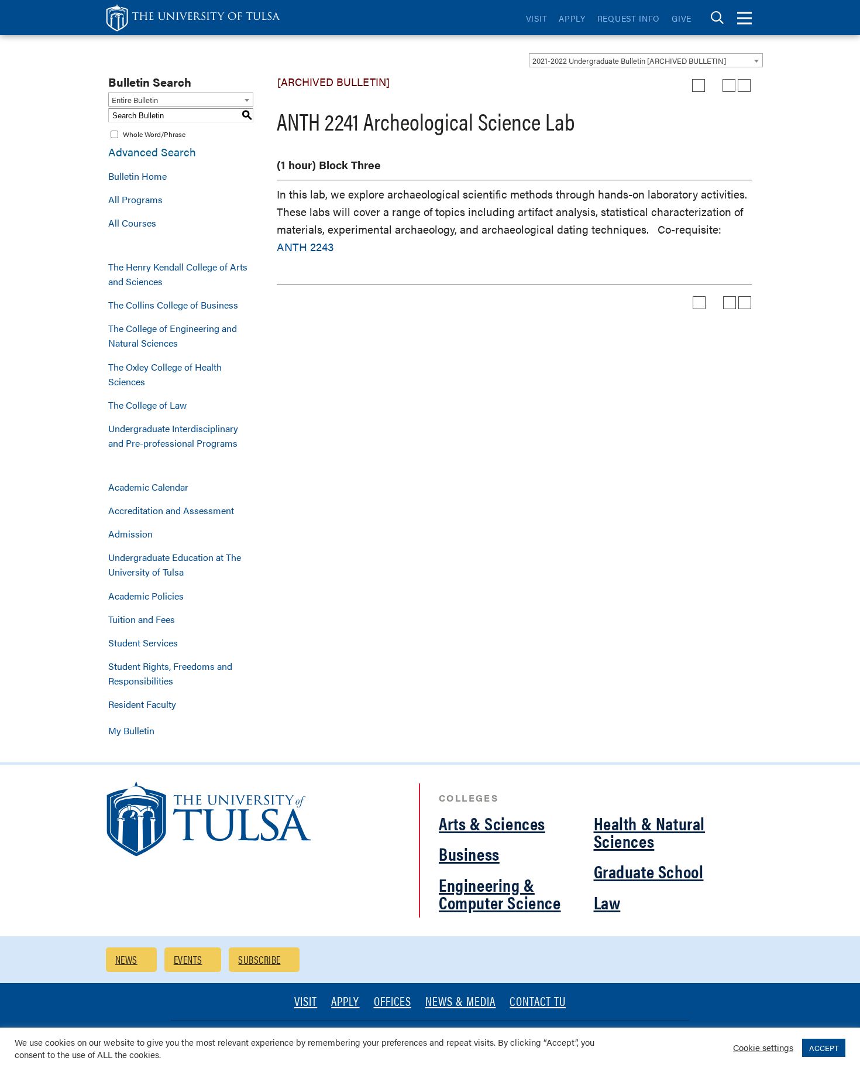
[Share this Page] (713, 85)
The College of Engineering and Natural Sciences (172, 335)
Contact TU (538, 1002)
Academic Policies (146, 596)
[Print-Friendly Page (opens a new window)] (729, 85)
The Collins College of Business (173, 305)
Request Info (628, 18)
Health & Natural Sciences (650, 831)
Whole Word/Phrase (154, 134)
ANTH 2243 (305, 247)
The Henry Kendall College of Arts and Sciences (177, 274)
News (126, 959)
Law (607, 902)
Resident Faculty (142, 704)
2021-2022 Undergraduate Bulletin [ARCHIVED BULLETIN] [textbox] (629, 60)
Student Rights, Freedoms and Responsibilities (170, 673)
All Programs (135, 199)
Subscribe (259, 959)
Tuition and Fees (141, 619)
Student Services (143, 642)
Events (188, 959)
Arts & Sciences (492, 823)
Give (682, 18)
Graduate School (649, 871)
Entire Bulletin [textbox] (135, 99)
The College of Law (147, 405)
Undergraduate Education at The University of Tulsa (174, 564)
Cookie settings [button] (763, 1047)
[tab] (717, 18)
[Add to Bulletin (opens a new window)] (698, 85)
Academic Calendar (148, 487)
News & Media (460, 1002)
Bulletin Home (137, 176)
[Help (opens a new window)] (744, 85)
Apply (572, 18)
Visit (537, 18)
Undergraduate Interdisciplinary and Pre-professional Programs (173, 436)
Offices (392, 1002)
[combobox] (646, 60)
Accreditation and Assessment (171, 510)
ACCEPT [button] (823, 1047)
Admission (130, 533)
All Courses (132, 223)
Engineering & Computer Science (500, 893)
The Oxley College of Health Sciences (165, 374)
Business (469, 853)
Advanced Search (152, 152)
